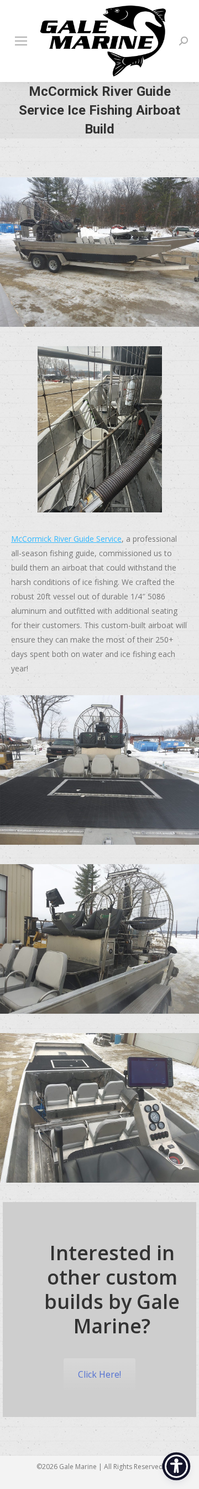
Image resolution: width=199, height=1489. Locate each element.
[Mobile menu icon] (21, 41)
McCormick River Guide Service (66, 538)
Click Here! (99, 1374)
